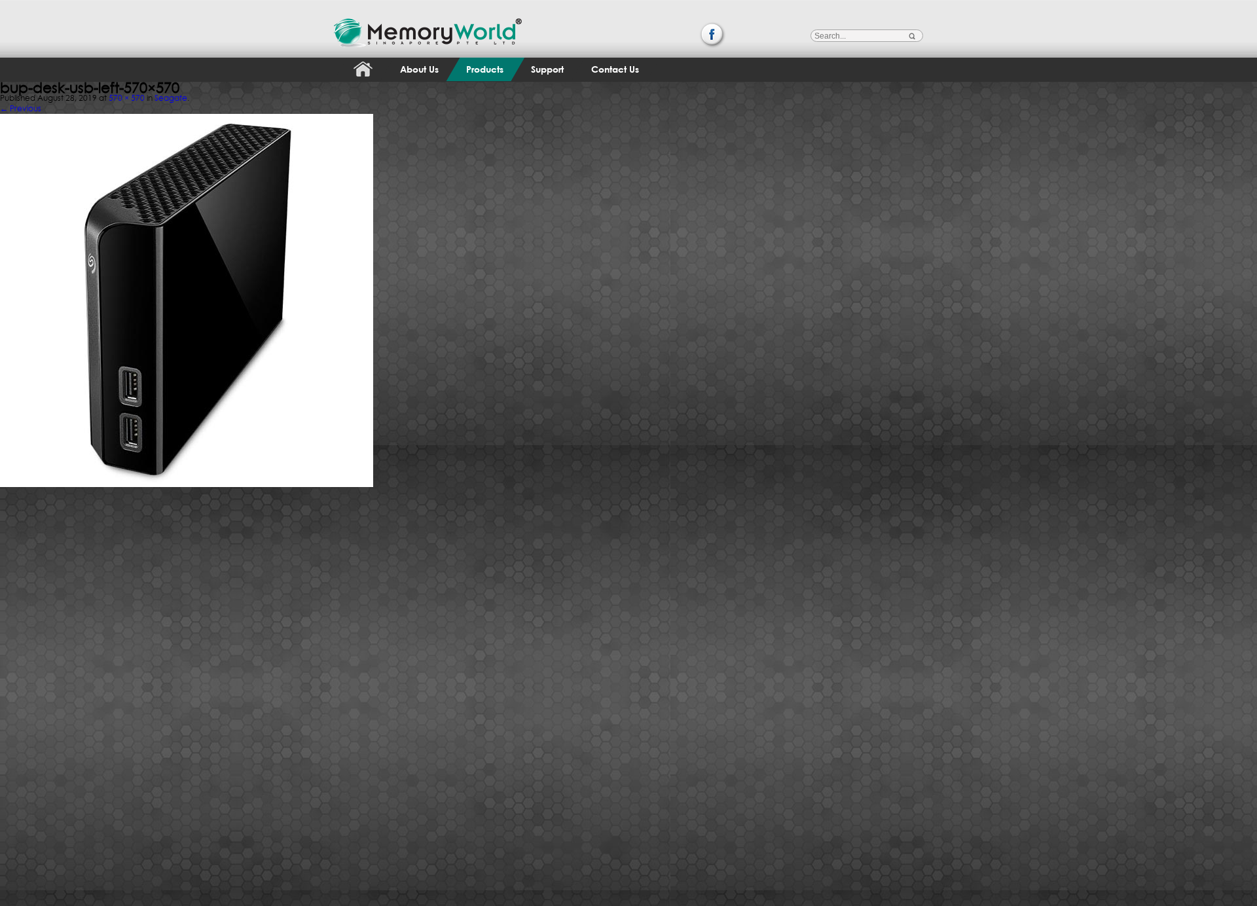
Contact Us (615, 69)
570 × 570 (127, 98)
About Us (419, 69)
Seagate (171, 98)
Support (547, 69)
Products (484, 69)
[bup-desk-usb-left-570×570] (186, 111)
